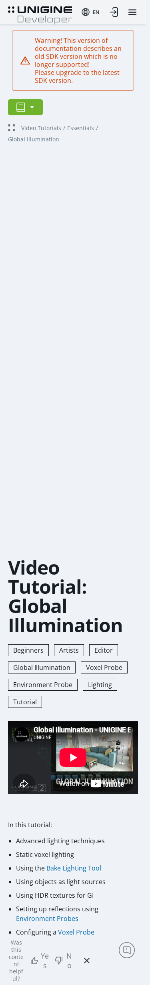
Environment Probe (42, 684)
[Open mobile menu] (132, 12)
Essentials (80, 128)
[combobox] (90, 12)
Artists (69, 650)
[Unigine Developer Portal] (40, 14)
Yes (45, 961)
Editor (103, 650)
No (69, 961)
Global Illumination (41, 667)
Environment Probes (47, 918)
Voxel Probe (104, 667)
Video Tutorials (41, 128)
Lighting (100, 684)
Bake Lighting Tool (73, 868)
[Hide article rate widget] (86, 960)
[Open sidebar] (25, 107)
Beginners (28, 650)
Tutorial (25, 702)
